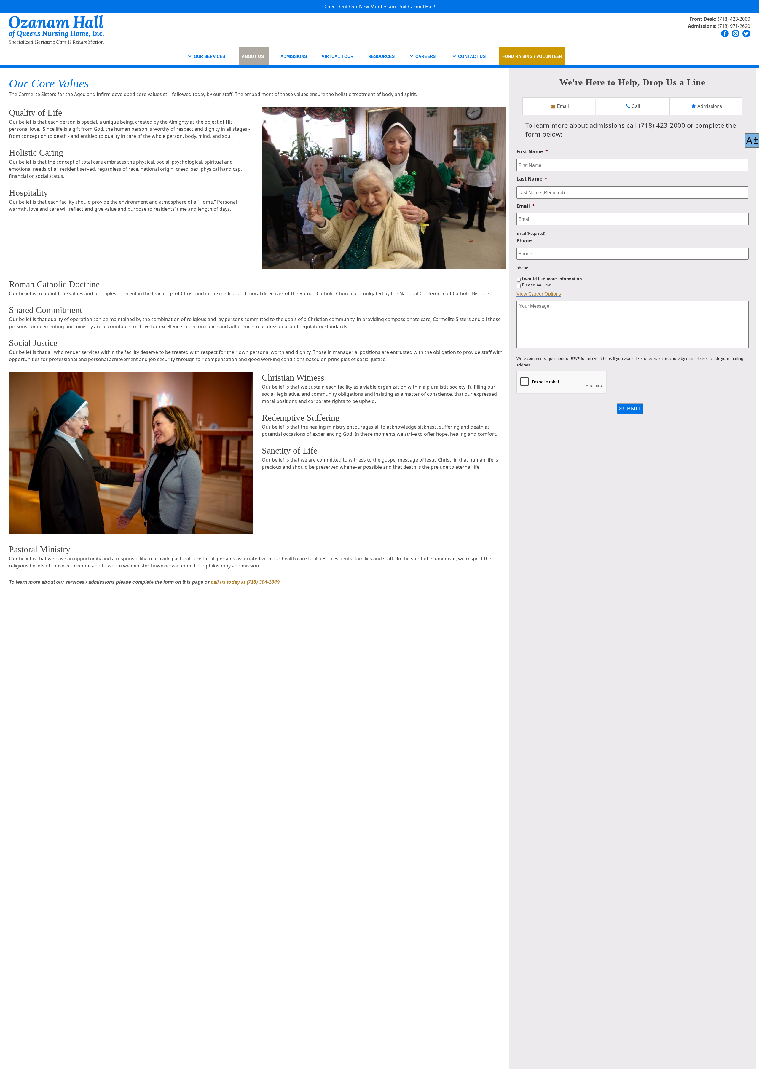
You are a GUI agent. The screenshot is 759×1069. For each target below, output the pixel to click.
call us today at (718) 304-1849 (245, 582)
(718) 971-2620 (734, 26)
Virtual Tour (337, 56)
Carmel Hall (421, 6)
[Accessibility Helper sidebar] (752, 140)
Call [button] (617, 78)
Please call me (536, 285)
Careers (425, 56)
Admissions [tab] (709, 106)
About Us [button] (253, 56)
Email (525, 206)
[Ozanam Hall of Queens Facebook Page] (725, 33)
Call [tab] (636, 106)
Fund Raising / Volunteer (532, 56)
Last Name (532, 179)
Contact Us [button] (472, 56)
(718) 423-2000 (734, 19)
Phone (524, 240)
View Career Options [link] (538, 293)
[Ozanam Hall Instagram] (735, 33)
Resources (381, 56)
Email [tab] (563, 106)
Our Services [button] (209, 56)
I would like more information (552, 278)
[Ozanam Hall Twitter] (746, 33)
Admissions (293, 56)
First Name (532, 152)
